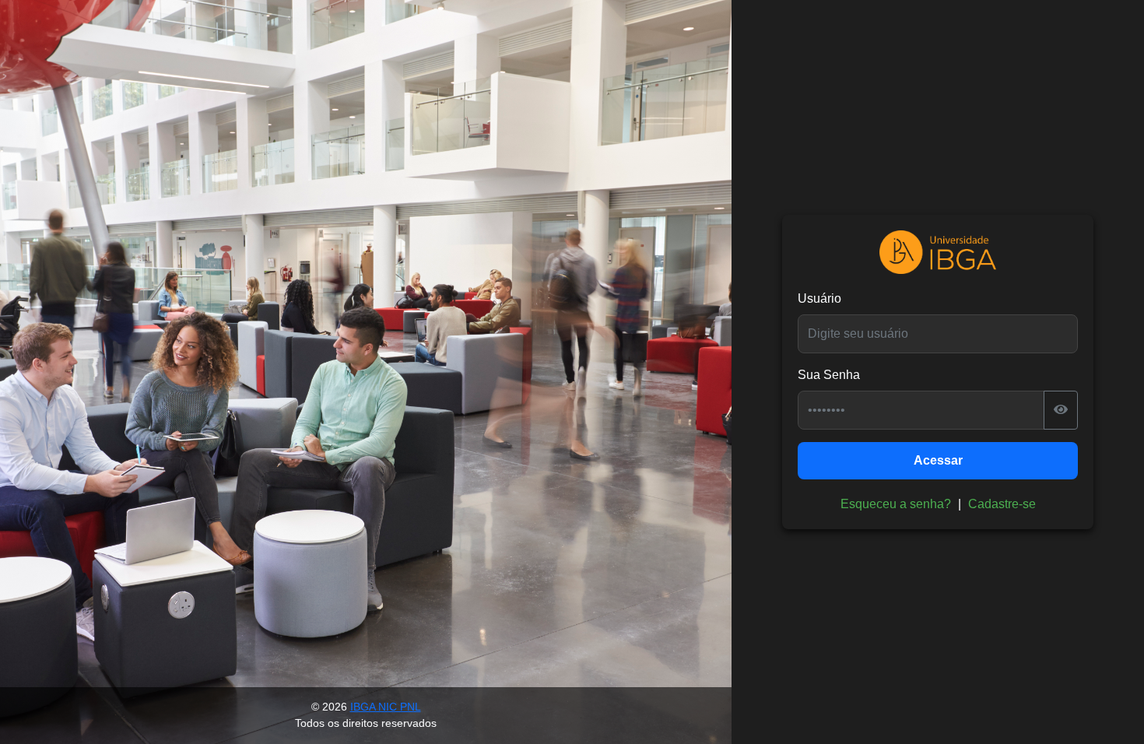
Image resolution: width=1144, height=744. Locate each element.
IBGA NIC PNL (385, 706)
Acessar (938, 460)
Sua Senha (829, 374)
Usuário (819, 298)
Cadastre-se (1002, 504)
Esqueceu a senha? (895, 504)
